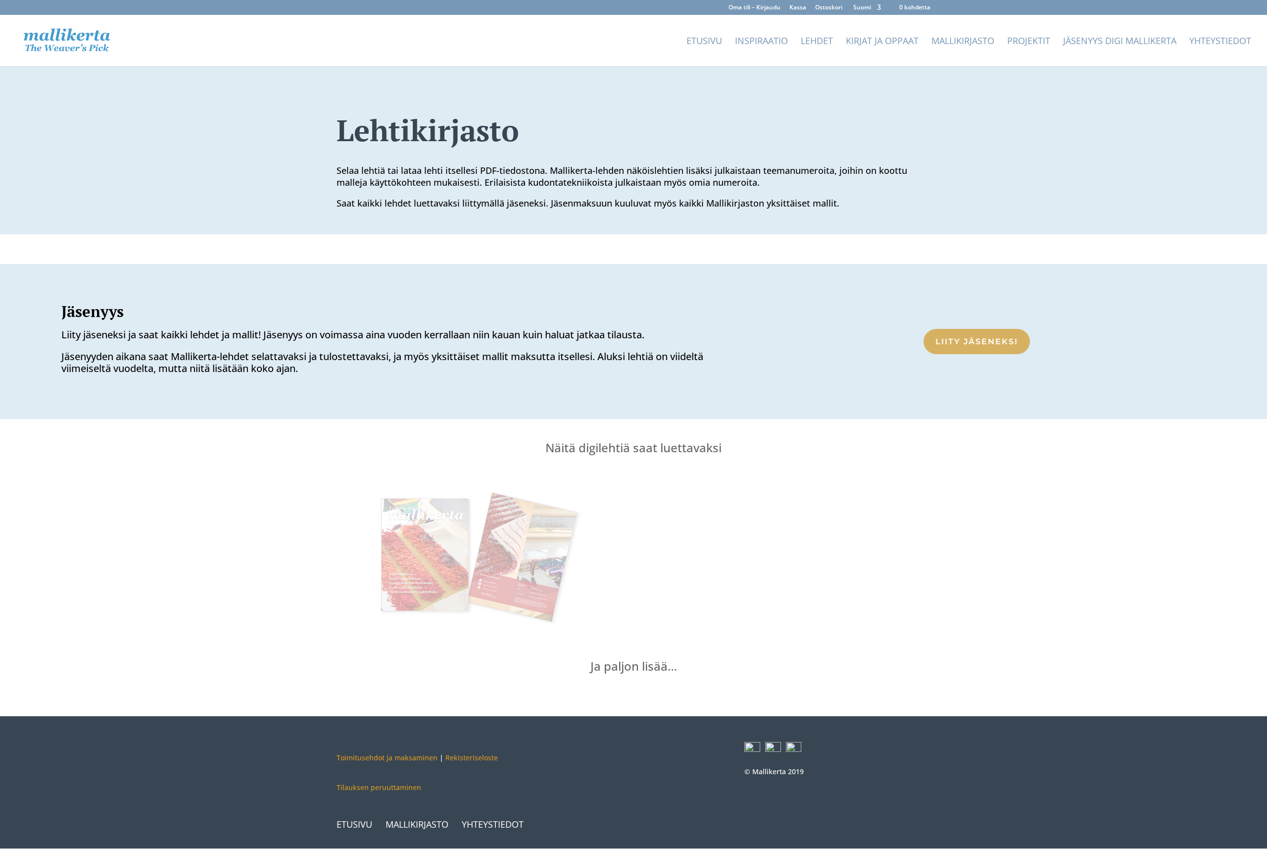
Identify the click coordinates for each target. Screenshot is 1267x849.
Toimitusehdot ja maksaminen (387, 757)
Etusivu (704, 42)
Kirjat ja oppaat (882, 42)
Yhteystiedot (1220, 42)
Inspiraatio (761, 42)
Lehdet (817, 42)
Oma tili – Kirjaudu (754, 7)
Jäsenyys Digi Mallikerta (1119, 42)
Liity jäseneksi (976, 341)
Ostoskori (828, 7)
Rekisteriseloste (470, 757)
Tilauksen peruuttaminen (379, 787)
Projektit (1028, 42)
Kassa (797, 7)
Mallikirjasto (962, 42)
